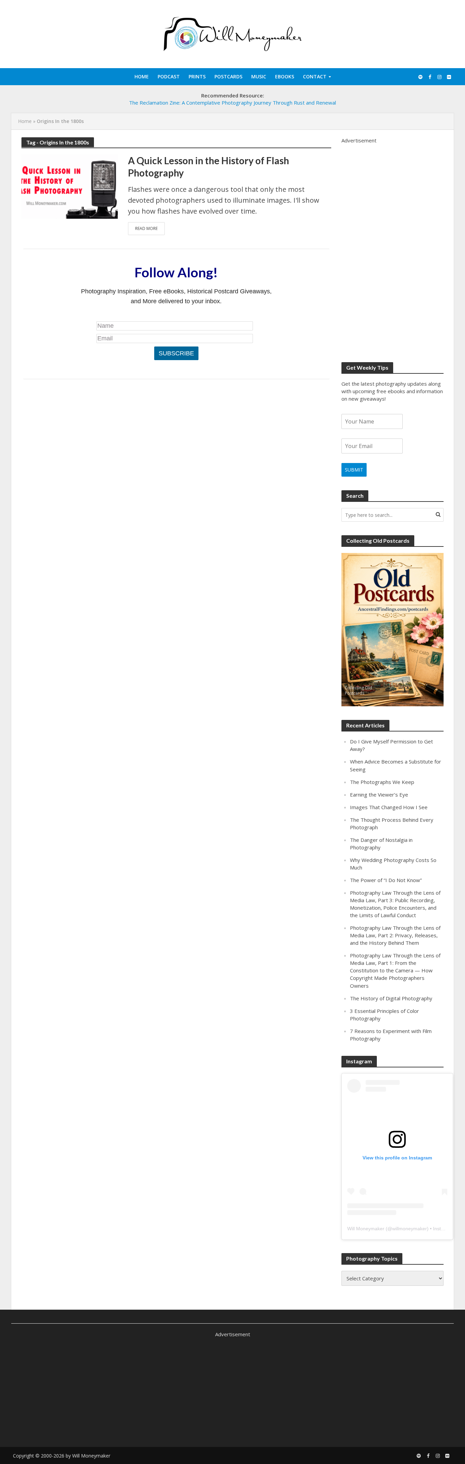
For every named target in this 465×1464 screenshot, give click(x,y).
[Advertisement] (392, 246)
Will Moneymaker (365, 1228)
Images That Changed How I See (389, 807)
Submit (354, 469)
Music (258, 76)
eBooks (284, 76)
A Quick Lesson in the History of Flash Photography (208, 167)
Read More (146, 228)
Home (141, 76)
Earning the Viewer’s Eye (379, 794)
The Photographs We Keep (382, 782)
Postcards (228, 76)
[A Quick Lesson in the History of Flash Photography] (69, 185)
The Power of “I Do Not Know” (386, 880)
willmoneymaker (409, 1228)
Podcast (169, 76)
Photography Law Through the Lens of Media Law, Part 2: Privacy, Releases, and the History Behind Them (395, 935)
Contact (314, 76)
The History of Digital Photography (391, 998)
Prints (197, 76)
